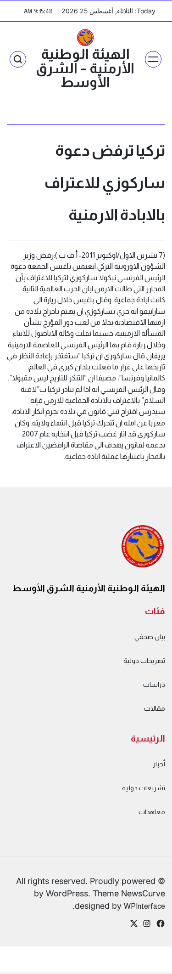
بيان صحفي (149, 636)
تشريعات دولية (143, 788)
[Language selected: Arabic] (149, 965)
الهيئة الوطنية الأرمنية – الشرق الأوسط (85, 68)
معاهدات (152, 811)
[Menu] (153, 59)
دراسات (154, 684)
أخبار (159, 764)
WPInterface (144, 906)
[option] (149, 966)
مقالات (154, 708)
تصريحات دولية (144, 660)
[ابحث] (18, 59)
